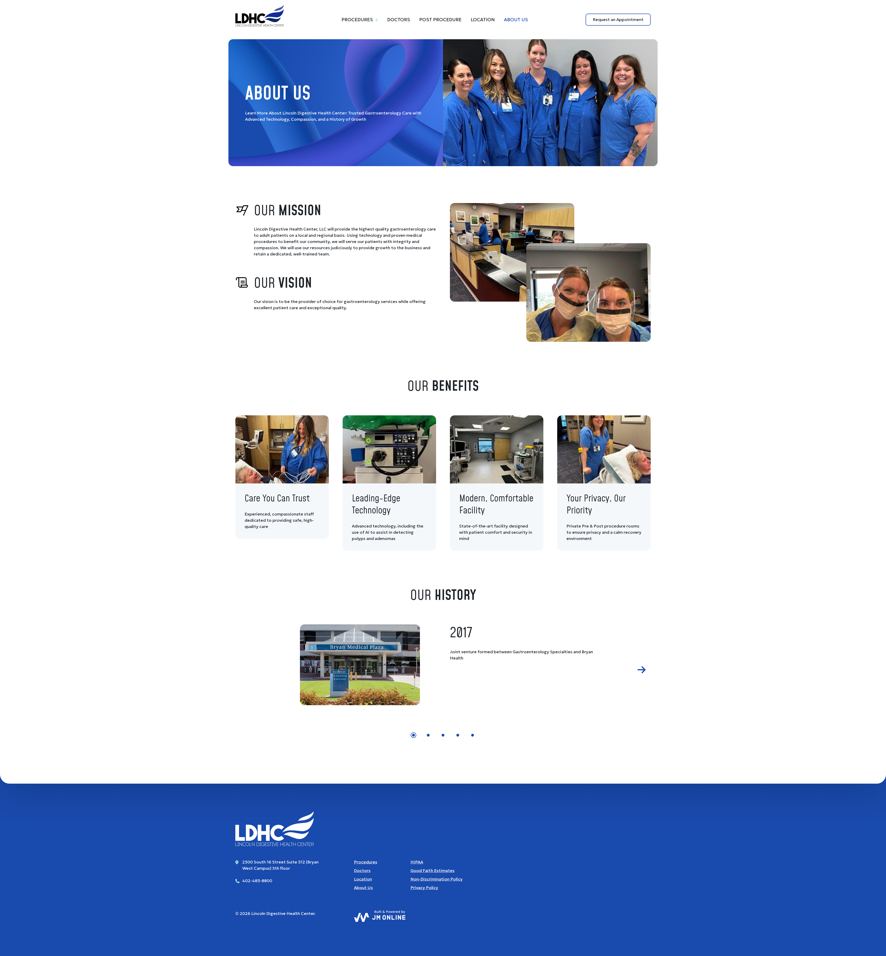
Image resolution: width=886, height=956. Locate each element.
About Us (516, 20)
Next (641, 669)
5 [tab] (472, 735)
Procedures (357, 20)
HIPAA (416, 862)
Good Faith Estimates (432, 870)
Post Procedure (440, 20)
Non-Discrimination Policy (436, 879)
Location (483, 20)
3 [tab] (443, 735)
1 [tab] (413, 735)
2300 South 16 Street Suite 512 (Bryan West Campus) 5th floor (280, 865)
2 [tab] (428, 735)
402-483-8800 (257, 880)
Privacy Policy (424, 887)
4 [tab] (458, 735)
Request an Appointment (618, 19)
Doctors (398, 20)
